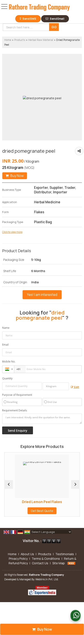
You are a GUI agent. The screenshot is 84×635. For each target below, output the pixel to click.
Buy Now (17, 175)
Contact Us (40, 563)
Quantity (7, 378)
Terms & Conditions (46, 558)
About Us (27, 554)
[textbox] (27, 27)
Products (19, 40)
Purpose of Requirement (17, 394)
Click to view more (12, 232)
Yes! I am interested (42, 294)
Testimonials (64, 554)
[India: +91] (8, 369)
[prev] (8, 484)
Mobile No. (9, 361)
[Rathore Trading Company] (39, 8)
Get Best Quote (34, 511)
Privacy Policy (18, 558)
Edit (76, 387)
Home (7, 40)
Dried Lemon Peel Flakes (35, 502)
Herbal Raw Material (40, 40)
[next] (75, 484)
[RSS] (71, 563)
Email (5, 344)
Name (5, 328)
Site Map (58, 563)
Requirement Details (14, 410)
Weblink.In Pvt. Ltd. (47, 579)
